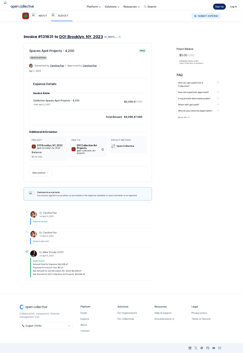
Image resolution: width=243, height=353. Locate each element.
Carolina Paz (50, 212)
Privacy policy (199, 312)
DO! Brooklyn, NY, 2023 (81, 36)
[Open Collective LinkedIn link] (190, 348)
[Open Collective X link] (196, 348)
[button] (41, 16)
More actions (39, 172)
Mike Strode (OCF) (53, 252)
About (84, 324)
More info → (184, 117)
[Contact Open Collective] (219, 348)
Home (84, 312)
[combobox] (46, 326)
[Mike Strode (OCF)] (33, 253)
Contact (85, 330)
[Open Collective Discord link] (213, 348)
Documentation (163, 318)
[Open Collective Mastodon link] (202, 348)
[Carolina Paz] (31, 66)
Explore (85, 318)
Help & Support (163, 312)
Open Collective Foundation (191, 63)
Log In (233, 6)
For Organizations (127, 312)
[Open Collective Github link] (207, 348)
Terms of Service (201, 318)
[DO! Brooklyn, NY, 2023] (26, 16)
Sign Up (219, 6)
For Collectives (126, 318)
